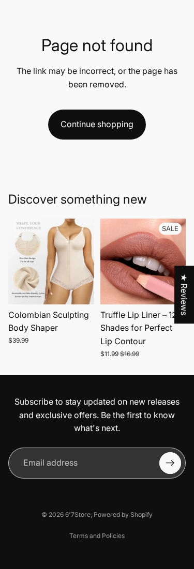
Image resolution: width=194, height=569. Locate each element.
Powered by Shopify (123, 514)
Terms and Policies (97, 536)
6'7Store (78, 514)
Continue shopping (97, 124)
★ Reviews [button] (184, 294)
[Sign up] (170, 463)
